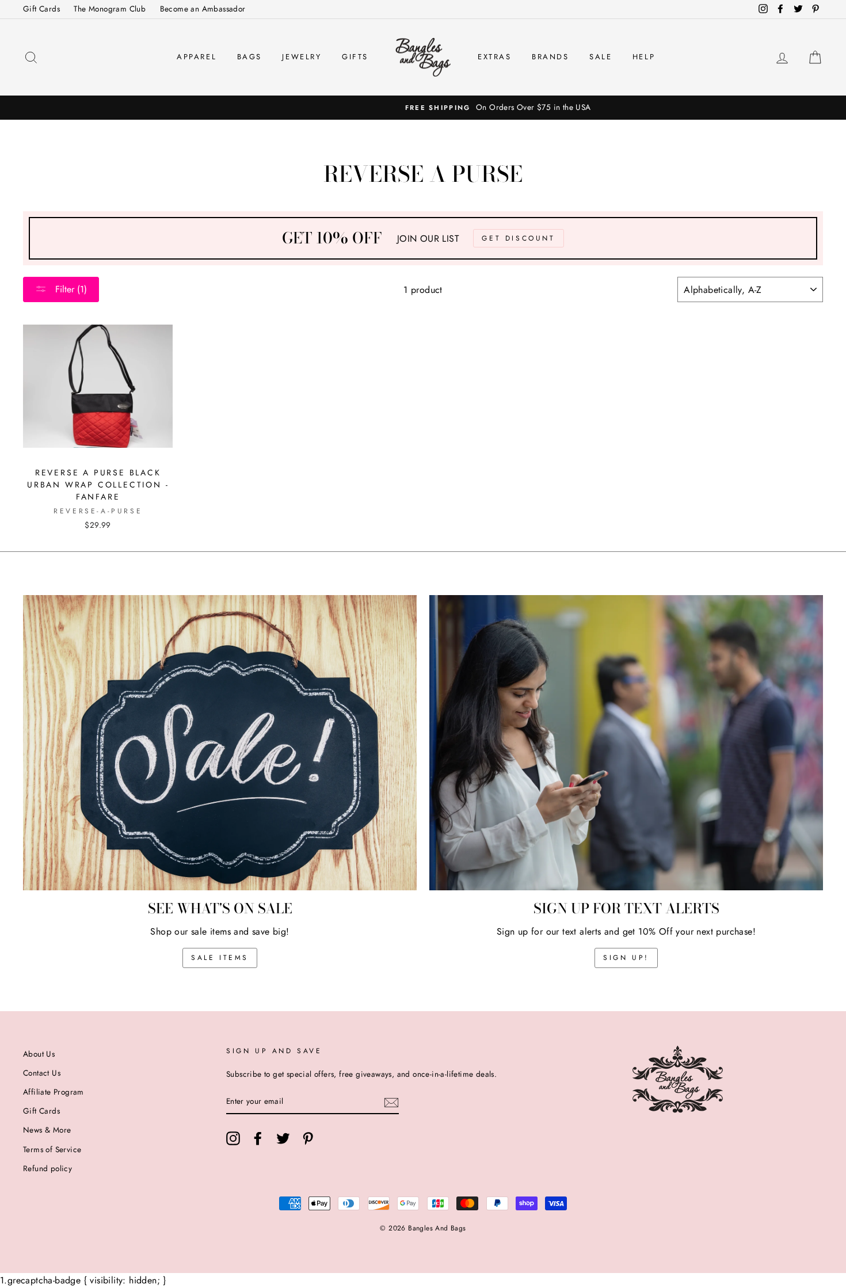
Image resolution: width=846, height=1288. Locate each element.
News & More (47, 1129)
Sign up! (626, 957)
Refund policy (47, 1168)
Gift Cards (41, 8)
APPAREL (196, 56)
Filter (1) (69, 289)
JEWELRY (301, 56)
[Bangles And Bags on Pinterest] (308, 1138)
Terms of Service (52, 1149)
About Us (39, 1054)
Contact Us (41, 1073)
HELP (643, 56)
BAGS (249, 56)
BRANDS (550, 56)
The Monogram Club (110, 8)
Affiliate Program (53, 1092)
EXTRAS (495, 56)
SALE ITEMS (220, 957)
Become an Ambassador (203, 8)
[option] (423, 107)
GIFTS (355, 56)
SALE (600, 56)
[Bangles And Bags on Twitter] (283, 1138)
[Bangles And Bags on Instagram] (233, 1138)
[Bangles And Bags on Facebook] (258, 1138)
